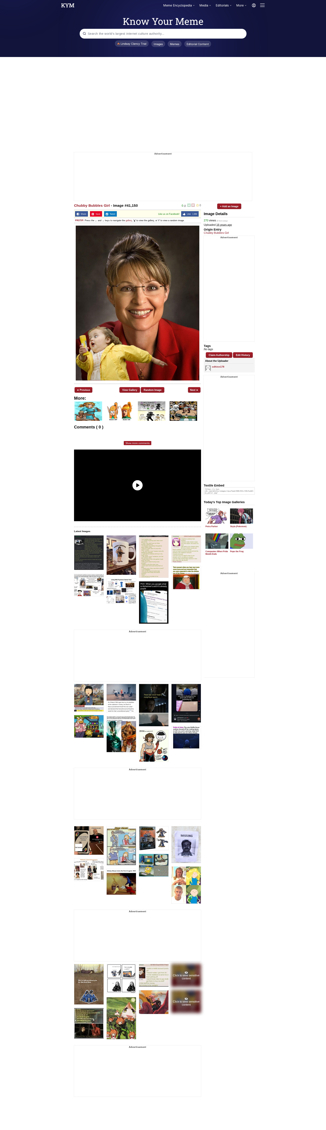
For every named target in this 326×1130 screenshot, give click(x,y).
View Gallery (129, 389)
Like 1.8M (191, 214)
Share (82, 214)
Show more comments (137, 443)
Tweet (111, 214)
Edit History (243, 355)
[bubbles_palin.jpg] (137, 303)
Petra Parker (211, 526)
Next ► (194, 389)
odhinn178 (218, 366)
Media (203, 5)
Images (158, 44)
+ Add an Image (229, 206)
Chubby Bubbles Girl (92, 205)
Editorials (222, 5)
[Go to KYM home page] (67, 6)
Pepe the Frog (236, 551)
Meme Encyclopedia (177, 5)
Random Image (152, 389)
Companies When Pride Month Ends (216, 552)
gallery (129, 220)
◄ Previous (83, 389)
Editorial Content (198, 44)
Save (97, 214)
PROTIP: (79, 220)
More (239, 5)
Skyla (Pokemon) (238, 526)
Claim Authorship (219, 355)
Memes (174, 44)
